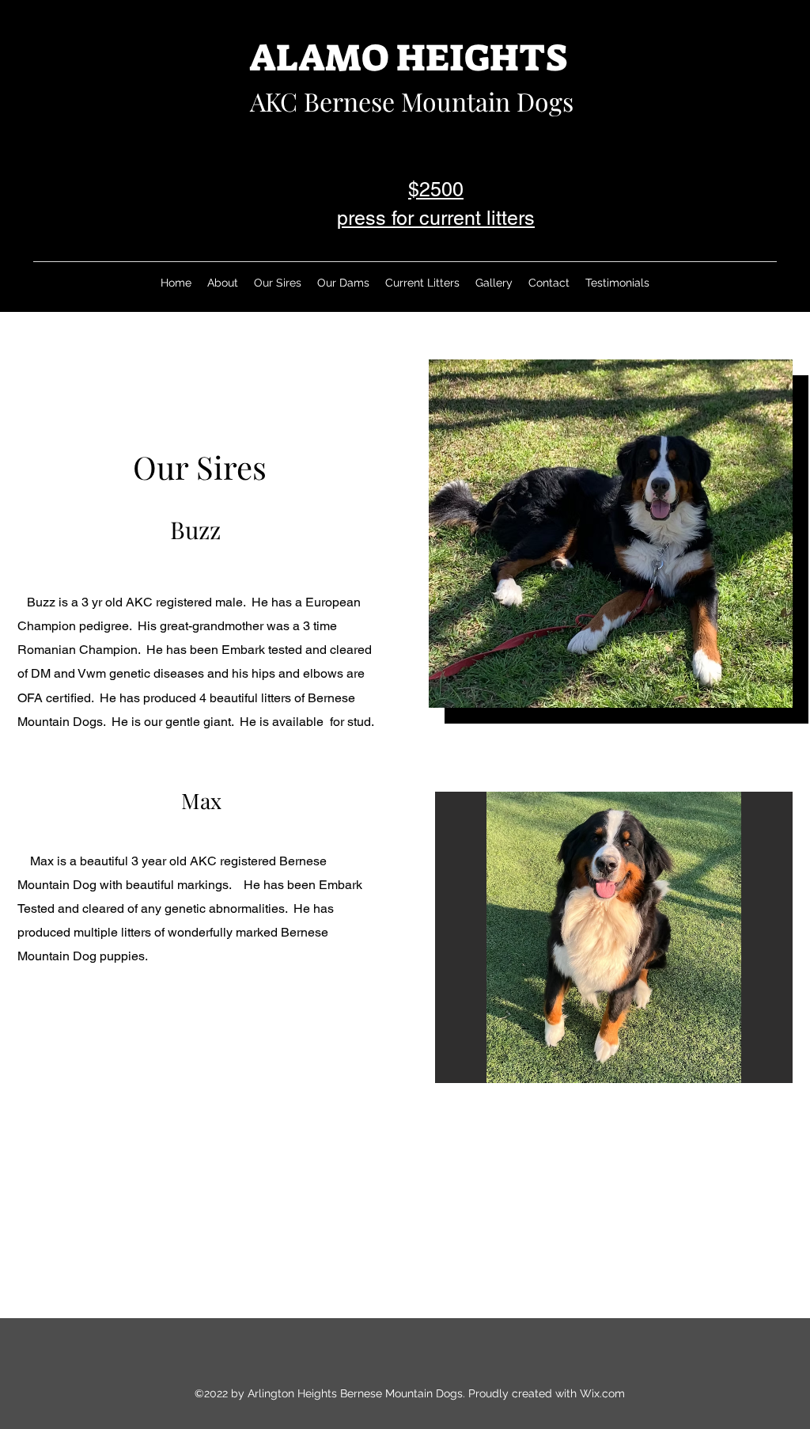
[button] (611, 533)
